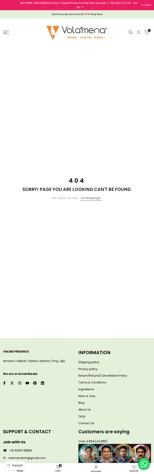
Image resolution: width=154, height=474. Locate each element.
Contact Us (86, 423)
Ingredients (86, 389)
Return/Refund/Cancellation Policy (102, 376)
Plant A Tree (86, 396)
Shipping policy (88, 362)
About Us (84, 410)
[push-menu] (6, 32)
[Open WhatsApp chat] (144, 464)
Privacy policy (87, 369)
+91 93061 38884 (20, 451)
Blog (81, 403)
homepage (91, 198)
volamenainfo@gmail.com (27, 458)
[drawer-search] (131, 32)
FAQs (81, 416)
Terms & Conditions (92, 382)
